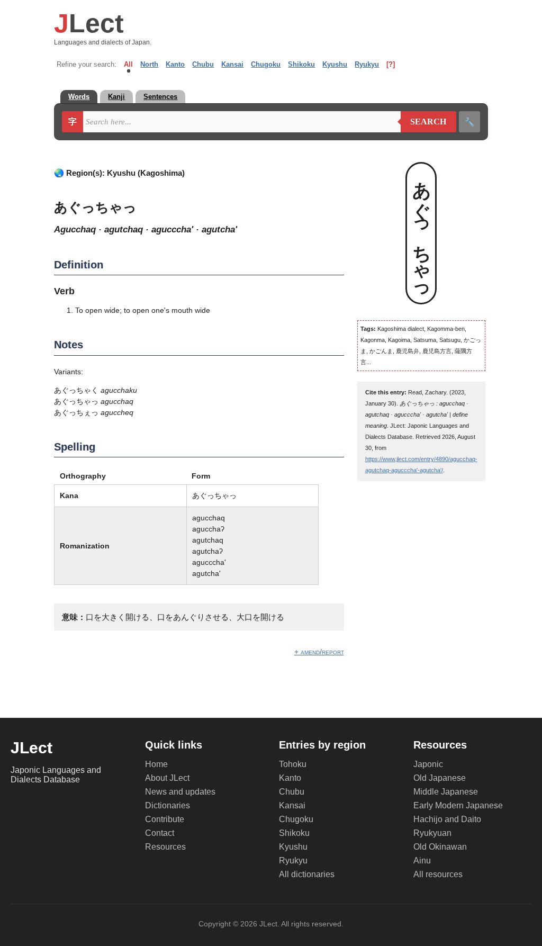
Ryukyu (367, 64)
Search (424, 122)
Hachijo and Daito (447, 819)
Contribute (164, 819)
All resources (438, 874)
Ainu (422, 860)
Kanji (116, 97)
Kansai (232, 64)
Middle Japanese (445, 791)
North (149, 64)
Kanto (175, 64)
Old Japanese (439, 777)
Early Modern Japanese (458, 805)
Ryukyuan (432, 832)
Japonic (428, 764)
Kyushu (334, 64)
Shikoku (301, 64)
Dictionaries (167, 805)
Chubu (203, 64)
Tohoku (292, 764)
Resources (165, 846)
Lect (89, 23)
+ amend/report (319, 651)
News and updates (180, 791)
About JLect (167, 777)
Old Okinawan (440, 846)
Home (156, 764)
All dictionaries (307, 874)
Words (78, 97)
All (128, 64)
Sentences (160, 97)
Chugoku (266, 64)
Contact (159, 832)
